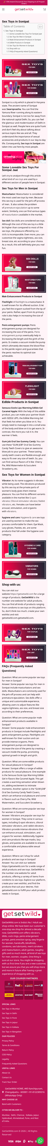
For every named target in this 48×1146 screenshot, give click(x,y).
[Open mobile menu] (3, 9)
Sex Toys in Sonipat (14, 30)
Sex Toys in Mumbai (11, 1008)
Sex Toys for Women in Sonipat (21, 45)
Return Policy (8, 1050)
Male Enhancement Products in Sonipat (25, 39)
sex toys (19, 179)
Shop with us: (14, 48)
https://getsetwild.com (21, 593)
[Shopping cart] (44, 9)
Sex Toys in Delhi (9, 1013)
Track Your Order (9, 1082)
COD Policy (7, 1054)
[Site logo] (24, 9)
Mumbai (5, 1115)
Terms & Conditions (10, 1045)
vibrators (11, 511)
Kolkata (28, 1115)
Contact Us (7, 1077)
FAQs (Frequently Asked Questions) (23, 51)
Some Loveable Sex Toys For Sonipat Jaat (25, 34)
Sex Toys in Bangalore (11, 1031)
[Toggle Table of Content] (39, 26)
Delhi (13, 1115)
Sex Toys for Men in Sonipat (20, 36)
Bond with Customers (11, 1104)
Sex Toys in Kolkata (10, 1027)
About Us (6, 1072)
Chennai (20, 1115)
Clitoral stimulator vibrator (24, 501)
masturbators (12, 214)
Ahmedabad (18, 1118)
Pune (27, 1118)
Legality (5, 1059)
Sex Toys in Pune (9, 1018)
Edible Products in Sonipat (19, 42)
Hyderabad (7, 1118)
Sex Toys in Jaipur (10, 1022)
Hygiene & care (28, 517)
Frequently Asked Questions (14, 1063)
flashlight (20, 301)
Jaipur (36, 1115)
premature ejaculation (16, 207)
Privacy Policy (8, 1040)
